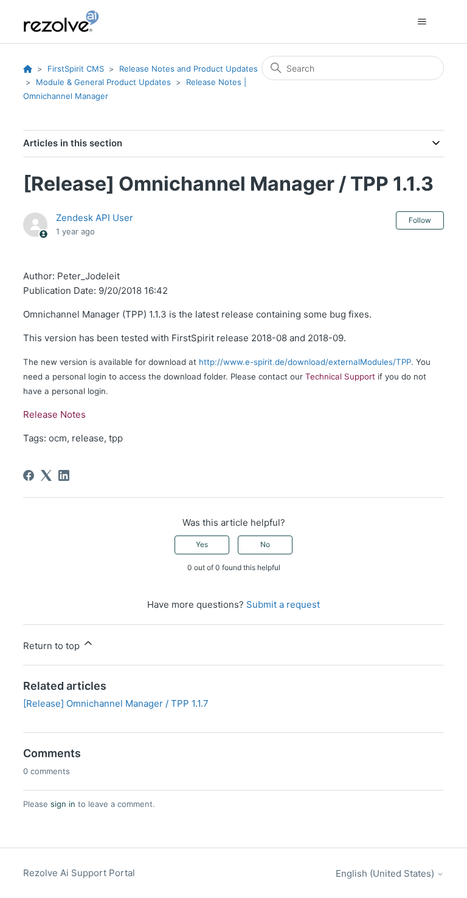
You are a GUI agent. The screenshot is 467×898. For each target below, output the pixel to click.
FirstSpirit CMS (75, 68)
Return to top (52, 645)
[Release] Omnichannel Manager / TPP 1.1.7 (116, 703)
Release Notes (54, 414)
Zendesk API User (94, 217)
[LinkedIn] (63, 475)
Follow (420, 220)
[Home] (68, 21)
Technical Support (340, 376)
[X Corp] (46, 475)
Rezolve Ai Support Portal (79, 873)
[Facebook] (28, 475)
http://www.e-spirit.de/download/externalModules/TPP (305, 362)
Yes (202, 544)
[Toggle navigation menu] (422, 22)
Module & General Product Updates (103, 82)
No (265, 544)
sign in (62, 804)
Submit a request (283, 604)
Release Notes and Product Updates (188, 68)
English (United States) (386, 873)
